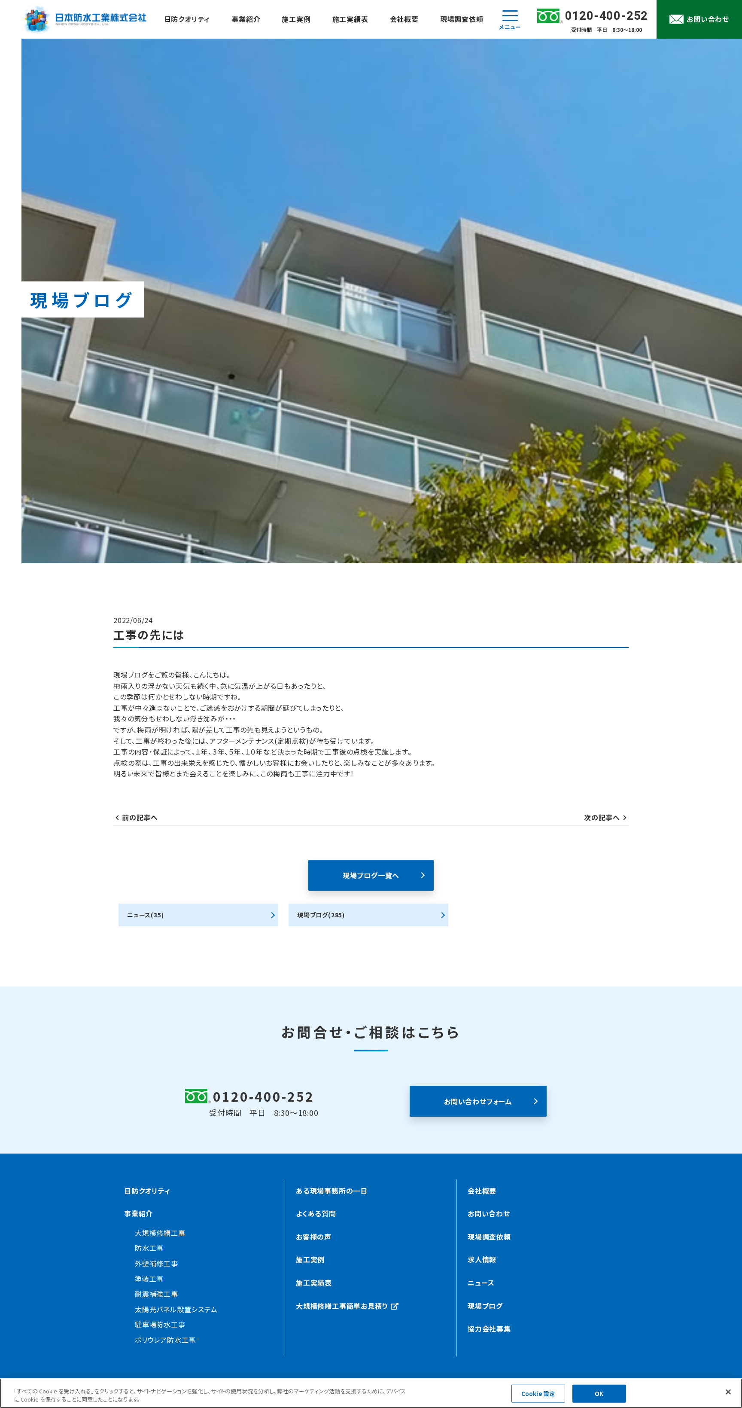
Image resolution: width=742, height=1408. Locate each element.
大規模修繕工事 (160, 1233)
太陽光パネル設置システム (176, 1309)
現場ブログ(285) (321, 914)
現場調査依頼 (462, 19)
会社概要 (404, 19)
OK (599, 1394)
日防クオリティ (187, 19)
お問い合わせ (489, 1213)
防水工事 (149, 1248)
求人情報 (482, 1259)
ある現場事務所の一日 (332, 1190)
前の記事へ (140, 817)
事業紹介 (245, 19)
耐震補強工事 (156, 1294)
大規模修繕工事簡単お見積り (342, 1306)
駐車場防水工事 (160, 1324)
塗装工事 (149, 1279)
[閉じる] (728, 1392)
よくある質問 (316, 1213)
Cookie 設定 (538, 1394)
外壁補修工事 (156, 1263)
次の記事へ (602, 817)
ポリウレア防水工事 (165, 1340)
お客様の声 (313, 1236)
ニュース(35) (145, 914)
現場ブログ (485, 1306)
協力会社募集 (489, 1328)
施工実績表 (350, 19)
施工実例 (296, 19)
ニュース (481, 1282)
